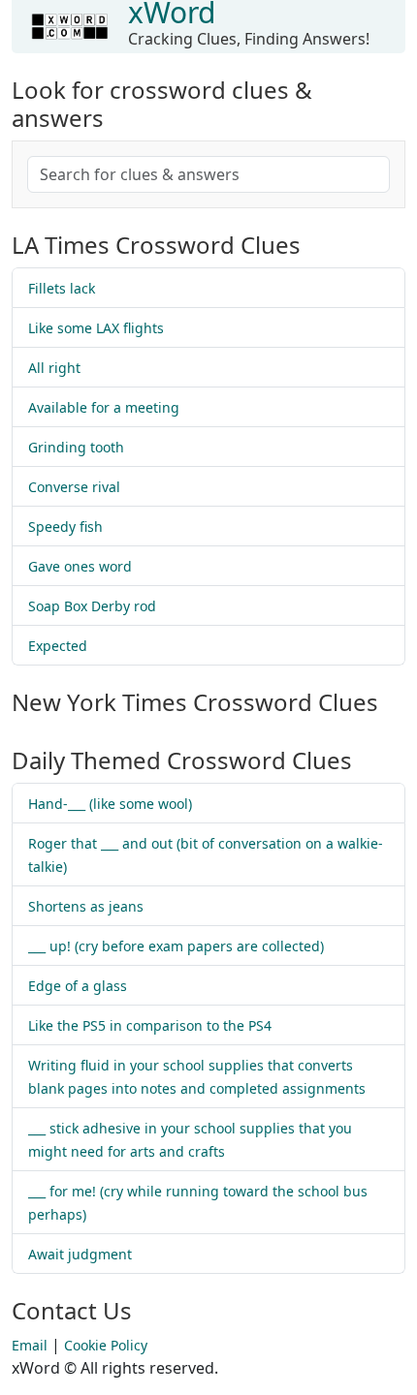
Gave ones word (80, 566)
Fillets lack (61, 288)
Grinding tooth (76, 447)
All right (54, 367)
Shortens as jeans (86, 906)
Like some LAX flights (96, 328)
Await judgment (80, 1254)
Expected (57, 645)
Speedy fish (65, 526)
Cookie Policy (105, 1345)
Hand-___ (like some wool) (110, 803)
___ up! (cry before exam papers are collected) (176, 946)
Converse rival (74, 487)
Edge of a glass (77, 985)
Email (30, 1345)
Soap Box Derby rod (92, 606)
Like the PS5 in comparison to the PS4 (150, 1025)
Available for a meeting (103, 407)
